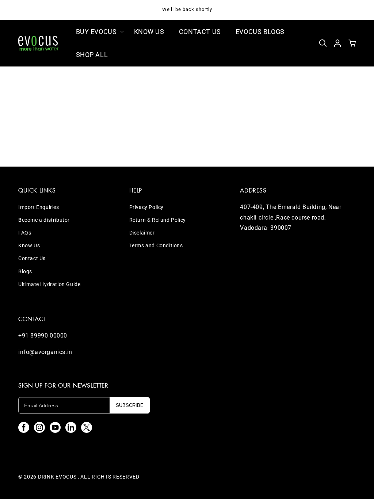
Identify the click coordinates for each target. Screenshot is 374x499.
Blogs (25, 271)
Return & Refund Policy (157, 220)
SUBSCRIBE (130, 405)
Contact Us (32, 258)
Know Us (29, 245)
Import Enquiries (38, 207)
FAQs (24, 233)
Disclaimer (142, 233)
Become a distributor (44, 220)
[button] (98, 31)
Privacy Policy (146, 207)
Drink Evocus (57, 477)
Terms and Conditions (156, 245)
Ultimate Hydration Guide (49, 284)
